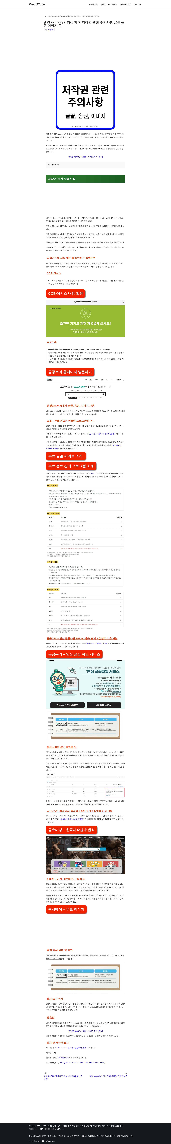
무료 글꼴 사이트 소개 (65, 456)
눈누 (93, 473)
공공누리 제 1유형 (94, 643)
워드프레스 (112, 4)
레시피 (103, 4)
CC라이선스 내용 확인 (65, 293)
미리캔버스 (64, 1058)
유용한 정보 (93, 4)
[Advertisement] (85, 48)
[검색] (140, 4)
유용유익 (51, 30)
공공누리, (78, 1048)
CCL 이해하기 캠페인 (64, 1048)
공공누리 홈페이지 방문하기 (70, 372)
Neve (31, 1141)
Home (45, 16)
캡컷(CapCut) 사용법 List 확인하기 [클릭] (85, 157)
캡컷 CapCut (125, 4)
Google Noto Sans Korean (71, 1062)
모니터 (135, 4)
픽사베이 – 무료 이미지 (66, 909)
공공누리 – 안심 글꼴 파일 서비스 (74, 654)
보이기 (55, 164)
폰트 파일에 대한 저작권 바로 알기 (101, 434)
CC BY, (64, 819)
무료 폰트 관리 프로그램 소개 (71, 466)
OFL (106, 643)
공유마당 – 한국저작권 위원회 (71, 830)
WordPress (50, 1141)
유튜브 (85, 1048)
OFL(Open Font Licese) (95, 1062)
